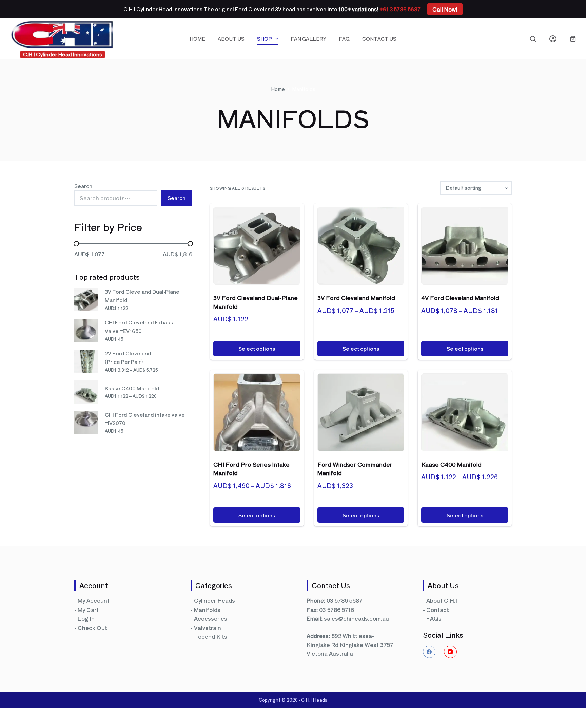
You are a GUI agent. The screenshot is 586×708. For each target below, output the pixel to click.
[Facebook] (429, 652)
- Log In (84, 618)
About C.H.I (441, 600)
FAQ (344, 38)
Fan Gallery (308, 38)
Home (197, 38)
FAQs (434, 618)
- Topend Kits (209, 636)
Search (83, 185)
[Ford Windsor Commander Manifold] (361, 412)
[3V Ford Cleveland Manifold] (361, 246)
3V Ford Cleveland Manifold (356, 297)
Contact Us (379, 38)
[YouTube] (450, 652)
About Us (231, 38)
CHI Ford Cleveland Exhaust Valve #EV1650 (140, 326)
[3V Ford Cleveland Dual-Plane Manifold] (256, 246)
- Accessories (209, 618)
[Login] (552, 38)
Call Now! (444, 9)
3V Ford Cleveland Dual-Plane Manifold (142, 295)
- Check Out (90, 627)
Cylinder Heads (214, 600)
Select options (256, 348)
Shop (264, 38)
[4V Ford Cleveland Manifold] (464, 246)
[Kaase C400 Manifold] (464, 412)
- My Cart (86, 609)
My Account (94, 600)
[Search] (533, 39)
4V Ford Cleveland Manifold (460, 297)
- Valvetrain (206, 627)
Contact (437, 609)
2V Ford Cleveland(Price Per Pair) (128, 357)
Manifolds (207, 609)
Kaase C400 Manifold (451, 464)
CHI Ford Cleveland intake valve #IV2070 (145, 419)
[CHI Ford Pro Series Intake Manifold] (256, 412)
